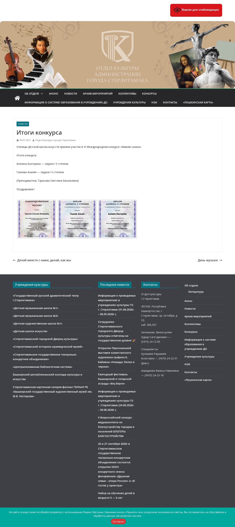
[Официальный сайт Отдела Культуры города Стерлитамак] (117, 24)
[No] (230, 517)
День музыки (208, 260)
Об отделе (32, 93)
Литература (196, 291)
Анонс (53, 93)
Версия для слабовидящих (200, 9)
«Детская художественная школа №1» (37, 323)
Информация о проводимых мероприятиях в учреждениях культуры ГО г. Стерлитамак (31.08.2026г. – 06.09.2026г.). (117, 305)
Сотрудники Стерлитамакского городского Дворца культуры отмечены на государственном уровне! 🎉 (116, 331)
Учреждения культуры (129, 102)
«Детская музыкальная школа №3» (35, 315)
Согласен (118, 521)
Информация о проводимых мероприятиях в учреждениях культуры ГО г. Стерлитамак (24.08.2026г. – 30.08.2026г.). (117, 401)
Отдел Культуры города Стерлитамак (55, 140)
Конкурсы (149, 93)
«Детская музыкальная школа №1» (35, 308)
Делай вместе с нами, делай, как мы (44, 260)
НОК (154, 102)
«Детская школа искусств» (30, 331)
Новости (70, 93)
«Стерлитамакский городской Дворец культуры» (45, 339)
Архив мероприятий (98, 93)
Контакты (170, 102)
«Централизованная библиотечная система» (42, 367)
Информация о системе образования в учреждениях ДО (66, 102)
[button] (41, 93)
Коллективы (127, 93)
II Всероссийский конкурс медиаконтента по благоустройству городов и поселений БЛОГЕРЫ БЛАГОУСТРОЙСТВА (116, 427)
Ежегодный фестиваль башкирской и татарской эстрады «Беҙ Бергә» (114, 379)
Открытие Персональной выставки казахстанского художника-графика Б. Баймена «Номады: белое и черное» (116, 357)
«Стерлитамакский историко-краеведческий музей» (48, 346)
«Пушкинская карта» (198, 102)
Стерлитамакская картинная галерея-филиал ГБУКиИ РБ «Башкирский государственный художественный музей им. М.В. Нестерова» (52, 391)
